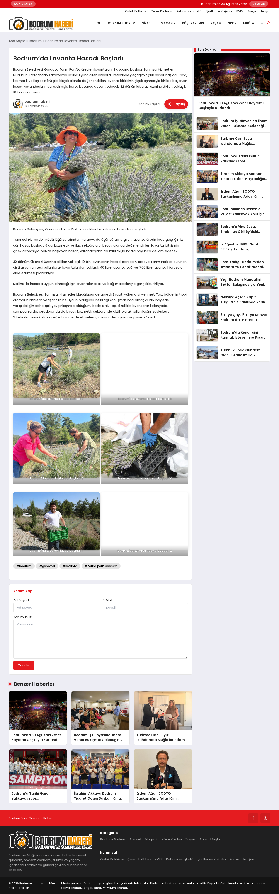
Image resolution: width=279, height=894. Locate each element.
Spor (232, 23)
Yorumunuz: (22, 617)
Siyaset (148, 23)
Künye (252, 11)
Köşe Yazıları (193, 23)
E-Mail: (108, 600)
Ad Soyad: (21, 600)
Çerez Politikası (161, 11)
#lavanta (70, 566)
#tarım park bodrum (101, 566)
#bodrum (24, 566)
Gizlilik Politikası (136, 11)
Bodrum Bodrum (121, 23)
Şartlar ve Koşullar (219, 11)
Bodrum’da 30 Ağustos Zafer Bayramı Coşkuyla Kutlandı (222, 4)
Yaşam (216, 23)
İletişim (265, 11)
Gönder (24, 665)
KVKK (240, 11)
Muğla (248, 23)
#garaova (47, 566)
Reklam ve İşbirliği (189, 11)
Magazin (168, 23)
